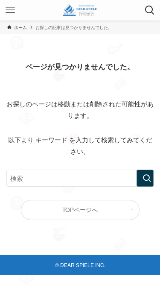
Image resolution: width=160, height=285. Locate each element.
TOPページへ (80, 210)
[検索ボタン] (150, 10)
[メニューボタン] (10, 10)
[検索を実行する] (145, 178)
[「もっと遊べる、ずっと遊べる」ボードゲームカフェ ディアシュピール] (80, 10)
